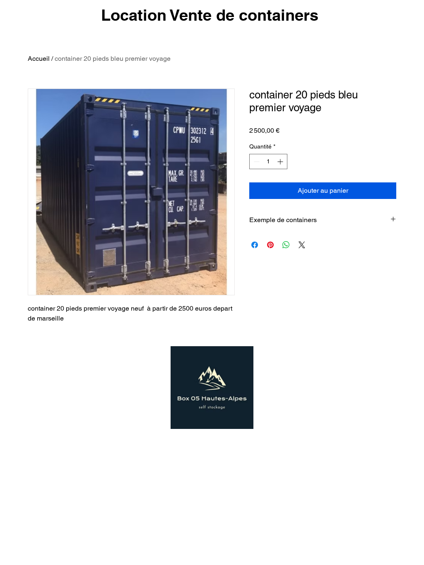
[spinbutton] (268, 161)
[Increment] (281, 161)
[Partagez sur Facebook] (255, 245)
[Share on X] (302, 245)
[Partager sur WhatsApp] (286, 245)
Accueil (39, 58)
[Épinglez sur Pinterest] (270, 245)
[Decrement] (256, 161)
